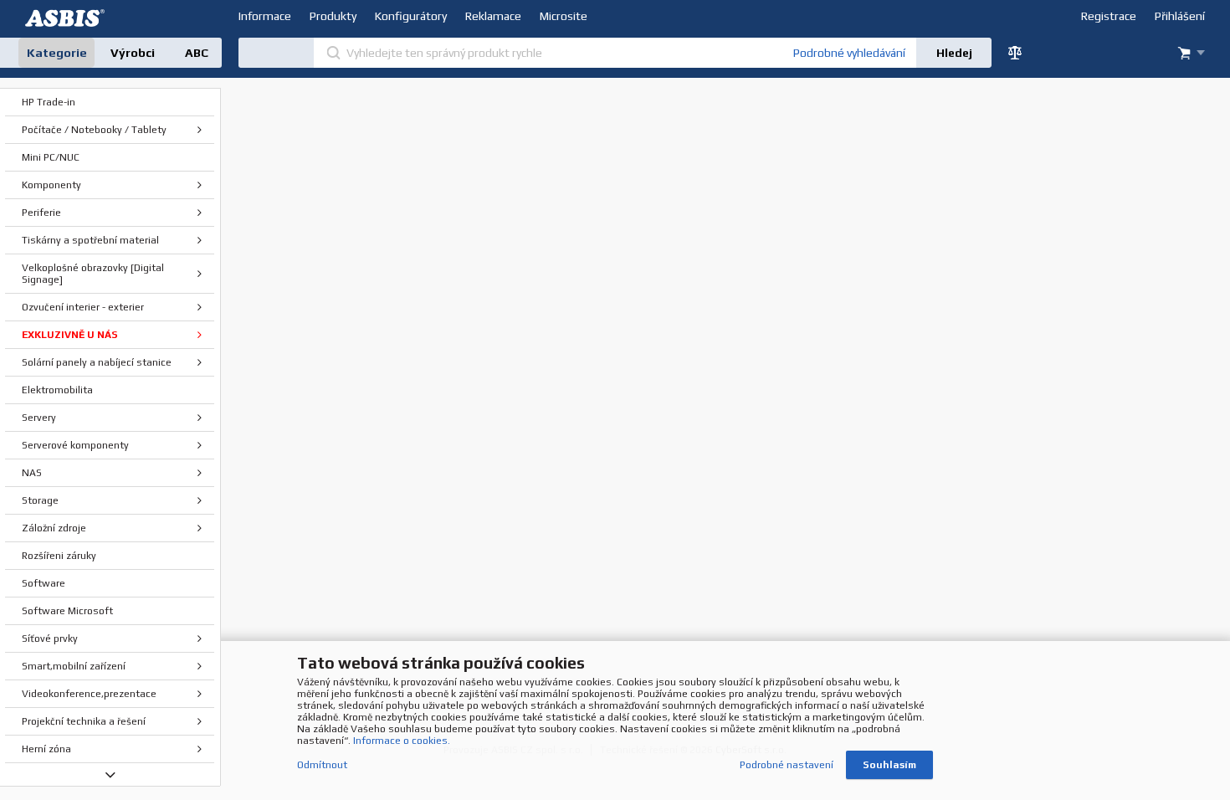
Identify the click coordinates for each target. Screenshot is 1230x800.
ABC (196, 52)
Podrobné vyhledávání (849, 52)
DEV (67, 18)
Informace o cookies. (401, 740)
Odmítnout (322, 765)
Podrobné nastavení (786, 765)
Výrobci (132, 52)
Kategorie (57, 52)
